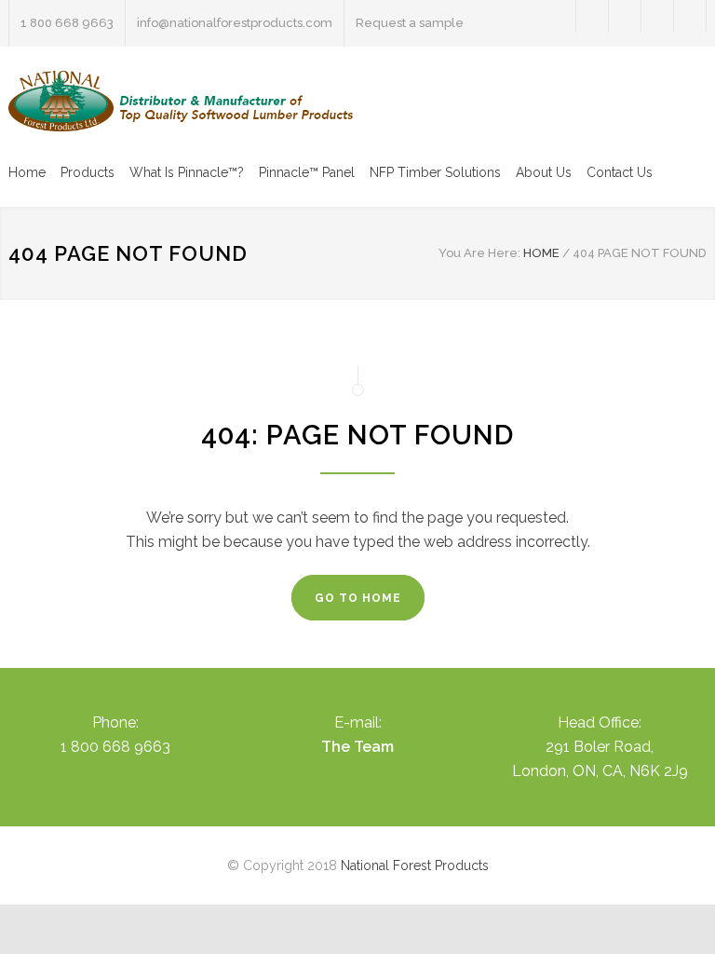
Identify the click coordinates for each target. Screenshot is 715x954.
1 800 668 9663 (67, 23)
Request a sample (410, 23)
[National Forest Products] (180, 101)
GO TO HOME (358, 598)
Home (27, 172)
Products (88, 172)
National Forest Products (415, 865)
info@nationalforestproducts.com (234, 23)
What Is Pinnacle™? (186, 172)
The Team (357, 747)
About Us (544, 172)
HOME (541, 253)
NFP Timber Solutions (435, 172)
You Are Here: (479, 253)
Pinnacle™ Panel (307, 172)
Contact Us (620, 172)
